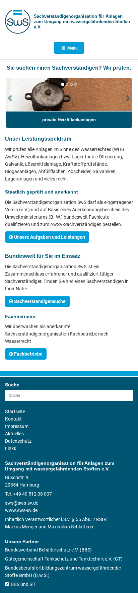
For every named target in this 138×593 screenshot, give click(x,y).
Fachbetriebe (28, 354)
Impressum (16, 426)
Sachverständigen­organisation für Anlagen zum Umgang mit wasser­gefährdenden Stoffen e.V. (82, 21)
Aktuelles (14, 433)
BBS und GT (23, 584)
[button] (10, 106)
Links (10, 448)
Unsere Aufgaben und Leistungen (49, 237)
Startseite (15, 411)
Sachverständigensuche (40, 301)
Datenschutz (18, 441)
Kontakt (13, 419)
